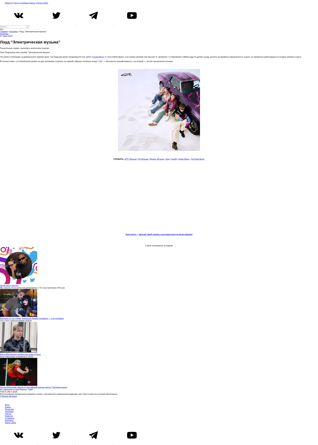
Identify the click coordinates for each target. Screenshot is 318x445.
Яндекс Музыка (157, 159)
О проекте (9, 418)
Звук (167, 159)
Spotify (174, 159)
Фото (7, 405)
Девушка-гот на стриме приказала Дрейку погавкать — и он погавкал (32, 318)
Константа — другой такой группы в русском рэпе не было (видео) (159, 234)
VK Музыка (143, 159)
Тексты (16, 3)
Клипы (32, 3)
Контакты (9, 420)
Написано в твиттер (9, 286)
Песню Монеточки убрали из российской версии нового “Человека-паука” (33, 387)
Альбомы (24, 3)
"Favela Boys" (98, 57)
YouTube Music (198, 159)
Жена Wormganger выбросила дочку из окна (20, 354)
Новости (9, 3)
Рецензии (9, 409)
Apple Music (184, 159)
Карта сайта (10, 423)
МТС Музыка (131, 159)
